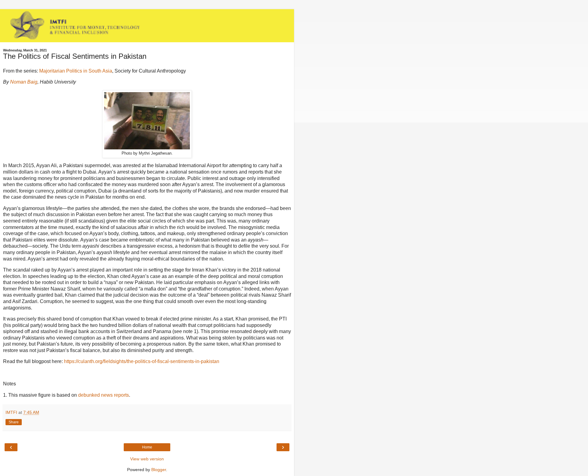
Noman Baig (23, 81)
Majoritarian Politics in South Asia (75, 70)
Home (147, 447)
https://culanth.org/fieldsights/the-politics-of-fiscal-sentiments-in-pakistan (141, 361)
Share (14, 422)
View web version (147, 458)
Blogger (158, 469)
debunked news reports (103, 395)
